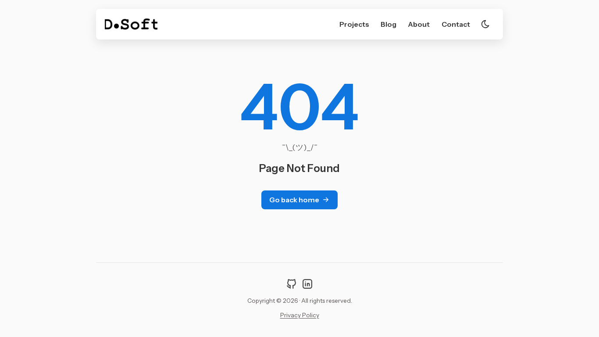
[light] (485, 24)
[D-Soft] (131, 24)
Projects (354, 24)
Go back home (294, 199)
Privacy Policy (299, 315)
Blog (388, 24)
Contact (456, 24)
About (419, 24)
